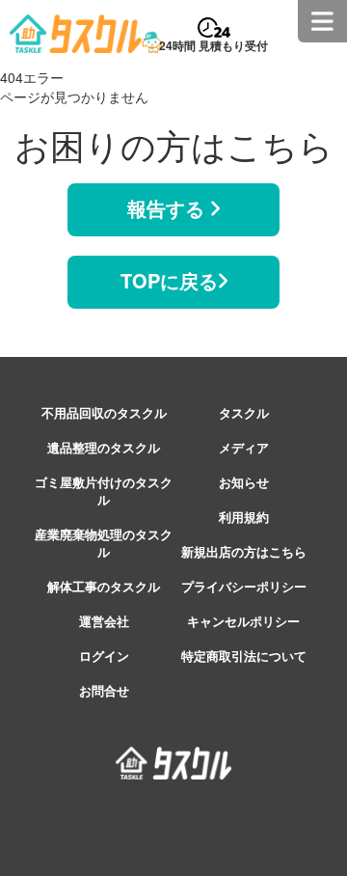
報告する (168, 208)
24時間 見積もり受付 (213, 45)
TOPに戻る (169, 280)
